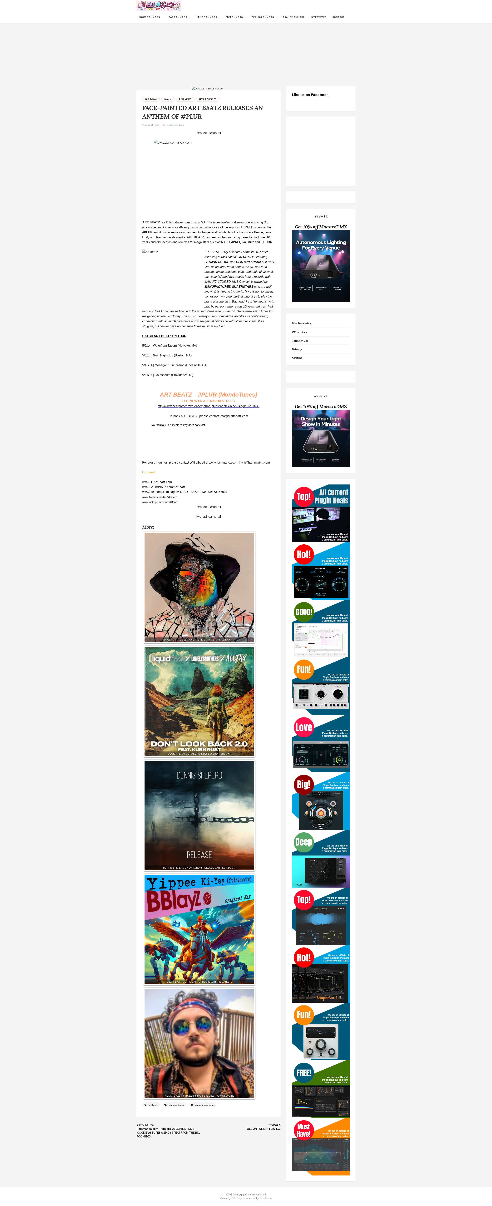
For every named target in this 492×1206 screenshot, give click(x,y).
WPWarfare (238, 1198)
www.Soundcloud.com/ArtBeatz (163, 487)
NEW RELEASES (207, 99)
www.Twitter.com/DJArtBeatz (159, 496)
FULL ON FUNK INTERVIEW (263, 1126)
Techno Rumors (263, 17)
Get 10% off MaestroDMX (321, 227)
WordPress (265, 1198)
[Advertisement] (246, 52)
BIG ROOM (151, 99)
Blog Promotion (301, 323)
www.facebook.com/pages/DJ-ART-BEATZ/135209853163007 (184, 491)
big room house (176, 1105)
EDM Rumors (235, 17)
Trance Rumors (294, 17)
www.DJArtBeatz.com (157, 482)
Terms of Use (300, 340)
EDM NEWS (185, 99)
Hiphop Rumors (207, 17)
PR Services (299, 332)
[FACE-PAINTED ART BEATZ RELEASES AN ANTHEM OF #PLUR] (208, 88)
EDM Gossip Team (175, 124)
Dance (167, 99)
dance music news (204, 1105)
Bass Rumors (178, 17)
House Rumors (150, 17)
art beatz (153, 1105)
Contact (338, 17)
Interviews (319, 17)
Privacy (297, 349)
